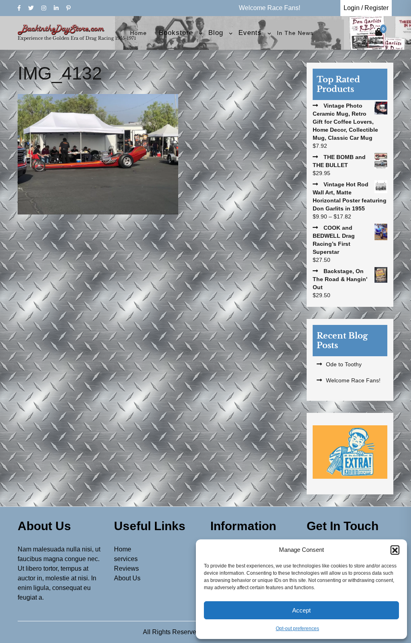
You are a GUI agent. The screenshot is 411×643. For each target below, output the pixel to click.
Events (250, 33)
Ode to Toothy (344, 364)
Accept (301, 610)
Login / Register (366, 7)
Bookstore (176, 33)
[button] (395, 550)
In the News (295, 33)
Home (138, 33)
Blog (215, 33)
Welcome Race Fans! (353, 380)
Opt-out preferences (297, 628)
